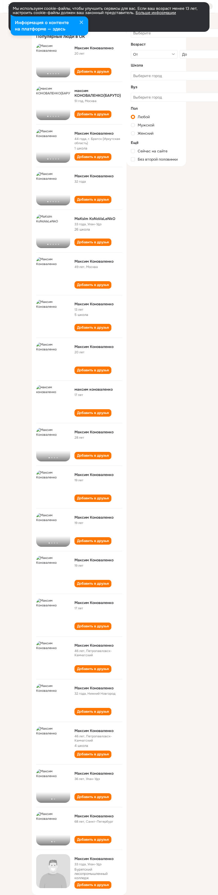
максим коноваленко (93, 389)
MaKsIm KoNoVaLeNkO (94, 218)
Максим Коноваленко (94, 48)
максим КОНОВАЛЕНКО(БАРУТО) (97, 93)
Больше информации (156, 12)
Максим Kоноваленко (94, 645)
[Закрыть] (81, 23)
